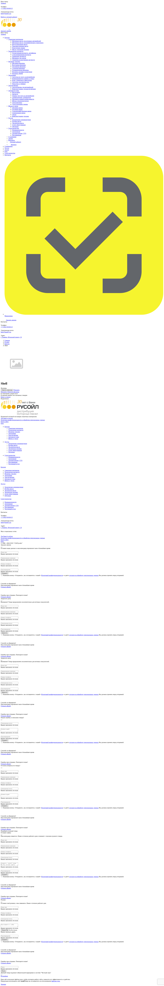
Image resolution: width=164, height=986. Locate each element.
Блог (6, 151)
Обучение (15, 126)
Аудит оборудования (19, 125)
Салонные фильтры (18, 68)
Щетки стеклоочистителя (20, 101)
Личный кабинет (15, 142)
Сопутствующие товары (20, 104)
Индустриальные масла (19, 44)
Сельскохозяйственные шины (21, 111)
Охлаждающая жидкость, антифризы (24, 53)
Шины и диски (13, 106)
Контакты (11, 140)
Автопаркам (16, 132)
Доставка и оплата (7, 418)
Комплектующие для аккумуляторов (24, 89)
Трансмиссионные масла (20, 46)
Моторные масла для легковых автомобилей (26, 41)
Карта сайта (4, 422)
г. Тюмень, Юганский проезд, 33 (11, 337)
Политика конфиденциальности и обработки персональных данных (23, 420)
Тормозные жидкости (19, 56)
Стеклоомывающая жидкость (21, 55)
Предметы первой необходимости (23, 99)
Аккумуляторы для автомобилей (22, 87)
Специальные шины (18, 113)
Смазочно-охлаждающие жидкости (23, 60)
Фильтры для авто (14, 61)
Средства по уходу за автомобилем (23, 77)
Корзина (13, 144)
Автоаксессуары (13, 90)
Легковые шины (17, 108)
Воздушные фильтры (19, 65)
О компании (12, 137)
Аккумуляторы (13, 85)
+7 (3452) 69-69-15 (7, 8)
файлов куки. (56, 981)
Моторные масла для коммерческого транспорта (27, 43)
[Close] (1, 660)
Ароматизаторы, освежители (21, 97)
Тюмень (3, 3)
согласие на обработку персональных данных (84, 575)
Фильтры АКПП (17, 73)
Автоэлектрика (17, 102)
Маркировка (9, 316)
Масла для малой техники (20, 49)
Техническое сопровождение (21, 120)
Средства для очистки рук (20, 82)
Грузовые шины (17, 109)
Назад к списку (6, 397)
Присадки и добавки (19, 84)
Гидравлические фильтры (20, 70)
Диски (14, 114)
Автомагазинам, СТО (19, 133)
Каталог (7, 37)
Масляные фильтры (18, 63)
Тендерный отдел (14, 464)
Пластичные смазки (18, 48)
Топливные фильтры (19, 66)
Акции (10, 138)
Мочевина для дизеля (19, 58)
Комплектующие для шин (20, 116)
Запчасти (15, 94)
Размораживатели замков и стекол (23, 78)
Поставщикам (16, 135)
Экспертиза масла (18, 123)
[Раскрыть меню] (9, 29)
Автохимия (12, 75)
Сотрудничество (13, 128)
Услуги (10, 118)
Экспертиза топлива (15, 449)
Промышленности (18, 130)
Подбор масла (16, 121)
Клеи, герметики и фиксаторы (22, 80)
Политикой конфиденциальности (52, 575)
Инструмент (16, 92)
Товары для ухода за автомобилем (23, 96)
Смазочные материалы (15, 39)
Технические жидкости (15, 51)
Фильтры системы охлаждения (22, 72)
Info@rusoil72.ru (6, 13)
